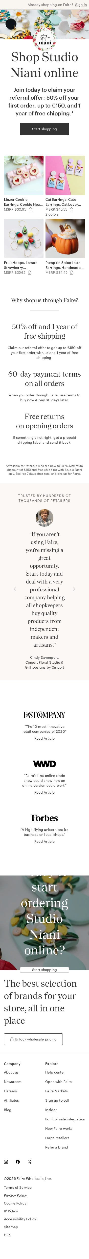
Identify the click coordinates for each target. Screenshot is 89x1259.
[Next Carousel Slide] (74, 589)
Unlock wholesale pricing (36, 1039)
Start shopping (44, 129)
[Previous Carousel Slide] (15, 589)
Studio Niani (73, 469)
